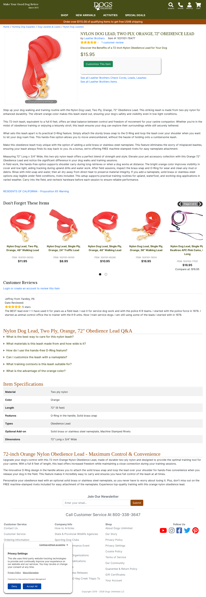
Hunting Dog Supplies (23, 26)
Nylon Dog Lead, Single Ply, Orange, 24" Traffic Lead (64, 248)
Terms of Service (115, 557)
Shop (64, 15)
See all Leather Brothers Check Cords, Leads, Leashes (113, 77)
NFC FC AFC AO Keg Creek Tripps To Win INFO (77, 580)
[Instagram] (171, 531)
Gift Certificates (115, 574)
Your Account (113, 580)
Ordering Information (16, 539)
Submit (137, 502)
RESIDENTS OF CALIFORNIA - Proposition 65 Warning (36, 191)
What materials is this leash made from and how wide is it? (46, 343)
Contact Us (11, 528)
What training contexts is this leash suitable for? (39, 364)
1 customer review (112, 42)
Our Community (115, 563)
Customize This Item (98, 64)
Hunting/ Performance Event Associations (72, 547)
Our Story (111, 534)
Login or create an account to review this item (31, 288)
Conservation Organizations (72, 555)
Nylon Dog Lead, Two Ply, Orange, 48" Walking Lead (22, 248)
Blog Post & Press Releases (71, 572)
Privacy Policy (114, 539)
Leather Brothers (94, 38)
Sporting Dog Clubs (67, 539)
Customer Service (15, 534)
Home (6, 26)
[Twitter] (187, 531)
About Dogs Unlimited (118, 528)
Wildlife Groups (64, 566)
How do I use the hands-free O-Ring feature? (36, 350)
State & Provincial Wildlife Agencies (76, 534)
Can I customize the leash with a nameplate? (36, 357)
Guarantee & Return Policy (121, 568)
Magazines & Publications (70, 561)
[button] (180, 204)
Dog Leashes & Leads (49, 26)
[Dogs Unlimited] (103, 6)
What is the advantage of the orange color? (36, 371)
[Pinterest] (195, 531)
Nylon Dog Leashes (73, 26)
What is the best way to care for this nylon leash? (40, 336)
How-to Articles (64, 528)
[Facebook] (179, 531)
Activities (110, 15)
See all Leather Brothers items (98, 81)
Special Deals (135, 15)
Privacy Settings (115, 545)
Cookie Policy (113, 551)
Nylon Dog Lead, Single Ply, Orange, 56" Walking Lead (146, 248)
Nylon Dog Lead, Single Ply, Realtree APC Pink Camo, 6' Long (187, 250)
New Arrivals (85, 15)
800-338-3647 (126, 514)
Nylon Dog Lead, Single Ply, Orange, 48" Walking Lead (105, 248)
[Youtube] (163, 531)
